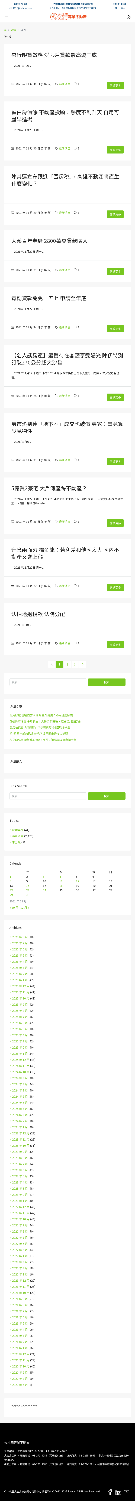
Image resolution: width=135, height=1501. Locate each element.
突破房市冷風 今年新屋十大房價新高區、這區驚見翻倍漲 (45, 721)
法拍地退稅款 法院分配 (38, 614)
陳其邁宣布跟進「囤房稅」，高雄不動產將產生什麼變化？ (65, 179)
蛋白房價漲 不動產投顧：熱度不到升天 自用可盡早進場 (65, 115)
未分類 (16, 842)
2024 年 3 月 (20, 1115)
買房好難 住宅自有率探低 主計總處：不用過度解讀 (41, 715)
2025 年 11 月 (20, 992)
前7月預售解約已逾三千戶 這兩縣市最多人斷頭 (38, 733)
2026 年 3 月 (20, 968)
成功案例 (17, 830)
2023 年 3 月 (20, 1188)
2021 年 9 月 (20, 1299)
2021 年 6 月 (20, 1317)
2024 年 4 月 (20, 1109)
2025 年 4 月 (20, 1035)
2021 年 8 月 (20, 1305)
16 (27, 885)
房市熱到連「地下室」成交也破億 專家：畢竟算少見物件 (67, 427)
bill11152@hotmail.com (20, 7)
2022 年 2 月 (20, 1268)
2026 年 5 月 (20, 955)
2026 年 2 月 (20, 974)
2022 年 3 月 (20, 1262)
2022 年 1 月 (20, 1274)
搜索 (107, 682)
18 (61, 885)
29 (11, 895)
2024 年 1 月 (20, 1127)
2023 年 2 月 (20, 1194)
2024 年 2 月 (20, 1121)
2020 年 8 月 (20, 1378)
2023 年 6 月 (20, 1170)
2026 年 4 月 (20, 961)
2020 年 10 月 (20, 1366)
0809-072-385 (20, 3)
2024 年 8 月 (20, 1084)
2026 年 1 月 (20, 980)
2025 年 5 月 (20, 1029)
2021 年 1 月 (20, 1348)
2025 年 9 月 (20, 1004)
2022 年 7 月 (20, 1237)
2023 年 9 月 (20, 1151)
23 (27, 890)
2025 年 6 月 (20, 1023)
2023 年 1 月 (20, 1201)
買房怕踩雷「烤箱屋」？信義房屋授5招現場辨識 (39, 727)
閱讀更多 (115, 85)
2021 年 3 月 (20, 1335)
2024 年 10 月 (20, 1072)
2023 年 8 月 (20, 1158)
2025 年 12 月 (20, 986)
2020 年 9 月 (20, 1372)
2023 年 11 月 (20, 1139)
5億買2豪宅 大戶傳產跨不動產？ (49, 488)
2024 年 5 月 (20, 1102)
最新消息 (64, 84)
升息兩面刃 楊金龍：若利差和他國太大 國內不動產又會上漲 (65, 553)
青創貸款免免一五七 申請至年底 (48, 298)
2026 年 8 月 (20, 937)
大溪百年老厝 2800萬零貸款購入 (49, 240)
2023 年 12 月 (20, 1133)
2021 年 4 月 (20, 1329)
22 (11, 890)
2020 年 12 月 (20, 1354)
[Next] (82, 664)
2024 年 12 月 (20, 1059)
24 (44, 890)
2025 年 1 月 (20, 1053)
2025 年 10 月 (20, 998)
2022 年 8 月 (20, 1231)
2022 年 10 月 (20, 1219)
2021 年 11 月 (20, 1286)
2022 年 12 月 (20, 1207)
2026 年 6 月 (20, 949)
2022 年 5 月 (20, 1250)
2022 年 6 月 (20, 1243)
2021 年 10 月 (20, 1293)
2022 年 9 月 (20, 1225)
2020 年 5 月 (20, 1385)
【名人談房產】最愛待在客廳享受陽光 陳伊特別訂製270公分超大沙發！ (67, 358)
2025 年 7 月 (20, 1017)
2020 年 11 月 (20, 1360)
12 (77, 881)
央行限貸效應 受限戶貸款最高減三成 (54, 55)
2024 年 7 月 (20, 1090)
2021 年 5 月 (20, 1323)
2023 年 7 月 (20, 1164)
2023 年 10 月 (20, 1145)
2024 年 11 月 (20, 1066)
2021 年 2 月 (20, 1342)
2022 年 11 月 (20, 1213)
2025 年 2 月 (20, 1047)
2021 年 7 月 (20, 1311)
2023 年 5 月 (20, 1176)
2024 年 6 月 (20, 1096)
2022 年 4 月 (20, 1256)
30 (27, 895)
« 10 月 (13, 907)
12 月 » (24, 907)
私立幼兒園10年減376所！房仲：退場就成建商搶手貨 (42, 740)
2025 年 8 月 (20, 1010)
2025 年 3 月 (20, 1041)
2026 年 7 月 (20, 943)
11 (61, 881)
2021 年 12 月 (20, 1280)
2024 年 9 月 (20, 1078)
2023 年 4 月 (20, 1182)
